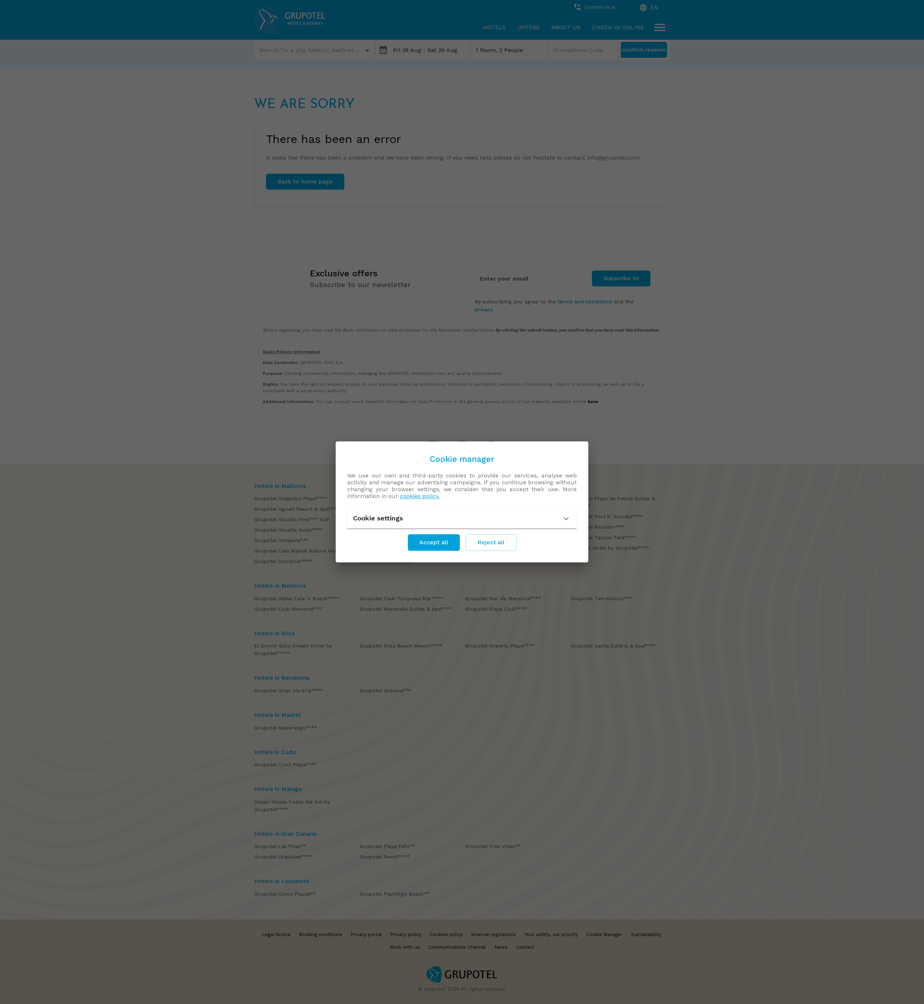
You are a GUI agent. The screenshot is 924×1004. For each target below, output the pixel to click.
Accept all (433, 542)
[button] (462, 519)
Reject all (491, 542)
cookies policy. (420, 496)
